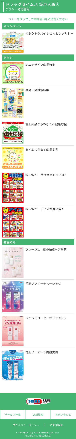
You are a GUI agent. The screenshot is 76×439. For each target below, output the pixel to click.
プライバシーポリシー (26, 425)
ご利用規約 (56, 425)
